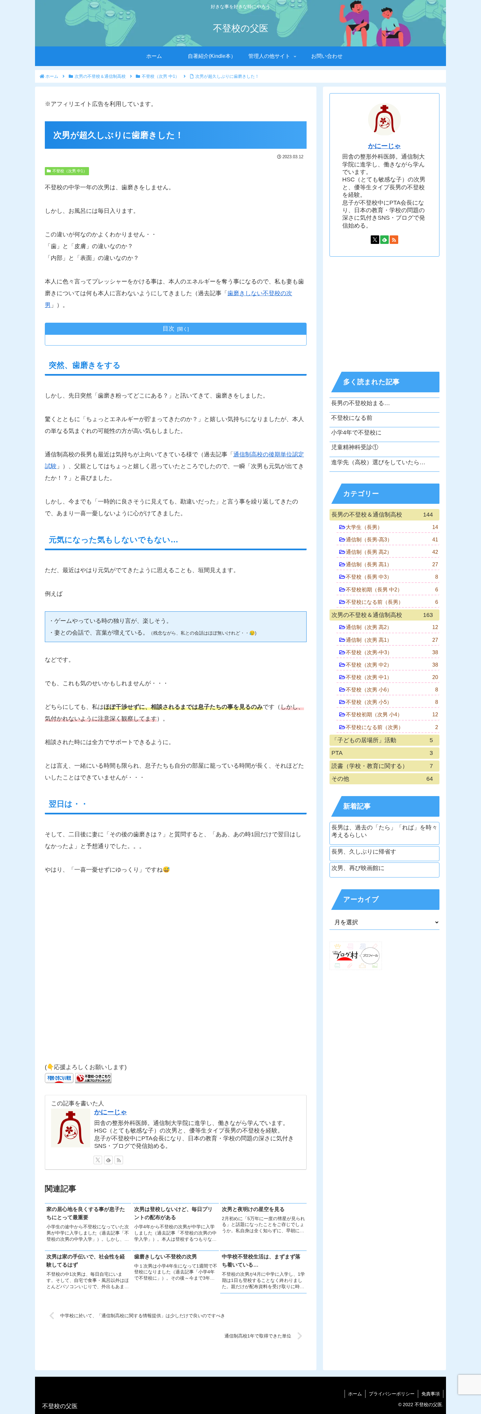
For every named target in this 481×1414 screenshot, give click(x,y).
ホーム (355, 1393)
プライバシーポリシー (392, 1393)
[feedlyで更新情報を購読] (108, 1160)
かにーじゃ (110, 1112)
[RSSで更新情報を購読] (119, 1160)
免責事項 (430, 1393)
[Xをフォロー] (98, 1160)
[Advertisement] (176, 971)
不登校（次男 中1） (69, 171)
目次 (168, 328)
